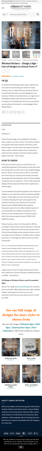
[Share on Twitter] (11, 112)
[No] (39, 444)
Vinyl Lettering (14, 60)
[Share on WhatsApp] (3, 112)
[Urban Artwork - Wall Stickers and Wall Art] (21, 8)
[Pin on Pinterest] (19, 112)
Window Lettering (30, 60)
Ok (21, 447)
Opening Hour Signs (21, 327)
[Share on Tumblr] (23, 112)
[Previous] (5, 35)
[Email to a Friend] (15, 112)
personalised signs (23, 287)
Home (4, 60)
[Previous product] (7, 71)
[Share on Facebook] (7, 112)
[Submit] (38, 14)
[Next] (37, 35)
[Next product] (3, 71)
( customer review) (17, 76)
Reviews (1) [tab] (6, 134)
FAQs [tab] (3, 129)
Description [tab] (6, 125)
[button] (3, 8)
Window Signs (27, 324)
